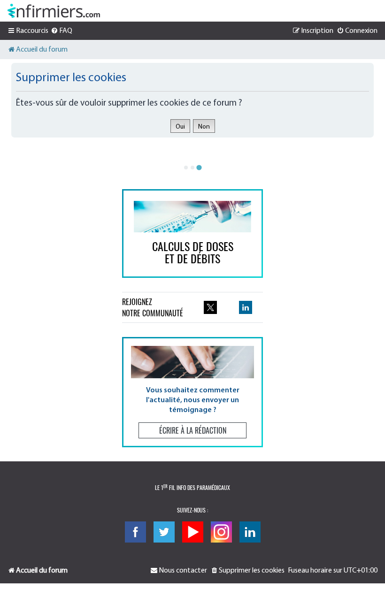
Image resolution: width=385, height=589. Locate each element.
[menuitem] (61, 31)
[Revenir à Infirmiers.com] (54, 11)
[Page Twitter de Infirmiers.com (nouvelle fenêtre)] (210, 307)
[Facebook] (135, 532)
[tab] (186, 167)
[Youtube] (192, 532)
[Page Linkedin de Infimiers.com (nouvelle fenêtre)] (245, 307)
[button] (192, 392)
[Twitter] (164, 532)
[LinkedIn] (250, 532)
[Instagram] (221, 532)
